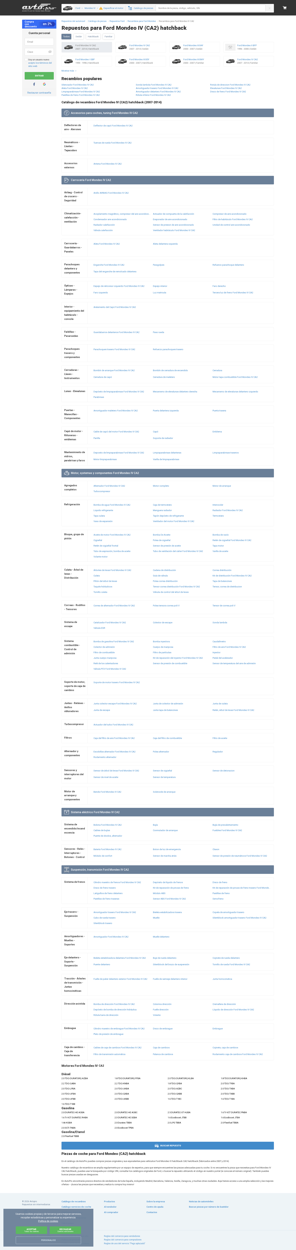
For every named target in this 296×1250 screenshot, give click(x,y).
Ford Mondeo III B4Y (193, 45)
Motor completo (161, 486)
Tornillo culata (100, 592)
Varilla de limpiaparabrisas (166, 459)
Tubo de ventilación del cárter (178, 551)
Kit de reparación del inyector (178, 658)
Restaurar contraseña (39, 92)
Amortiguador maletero (116, 410)
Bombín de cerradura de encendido (170, 370)
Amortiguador (111, 936)
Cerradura (217, 370)
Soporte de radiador (163, 438)
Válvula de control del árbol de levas (171, 592)
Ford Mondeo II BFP (247, 45)
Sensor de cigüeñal (162, 770)
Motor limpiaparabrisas (105, 459)
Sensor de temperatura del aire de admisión (234, 663)
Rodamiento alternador (105, 757)
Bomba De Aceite (161, 534)
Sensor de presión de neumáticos (240, 856)
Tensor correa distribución (176, 586)
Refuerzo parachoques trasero (168, 349)
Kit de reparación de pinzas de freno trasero (241, 888)
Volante (157, 1015)
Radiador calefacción (104, 225)
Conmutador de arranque (165, 830)
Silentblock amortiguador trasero (239, 917)
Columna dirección (162, 1004)
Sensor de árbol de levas (116, 770)
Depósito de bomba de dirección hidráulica (115, 1009)
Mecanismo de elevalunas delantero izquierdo (235, 391)
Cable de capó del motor (116, 431)
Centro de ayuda (154, 1207)
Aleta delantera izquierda (165, 244)
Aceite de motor (112, 534)
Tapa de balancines (222, 581)
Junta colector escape (115, 703)
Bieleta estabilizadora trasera (167, 912)
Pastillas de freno (221, 893)
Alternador (109, 486)
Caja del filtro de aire (114, 738)
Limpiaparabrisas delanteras (167, 452)
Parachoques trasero (114, 349)
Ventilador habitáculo (174, 230)
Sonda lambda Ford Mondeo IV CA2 (153, 84)
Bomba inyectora (161, 641)
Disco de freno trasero (105, 888)
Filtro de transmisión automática (109, 1054)
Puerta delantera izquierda (166, 410)
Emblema (217, 431)
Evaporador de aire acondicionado (170, 219)
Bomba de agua (112, 505)
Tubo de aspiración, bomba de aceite (112, 551)
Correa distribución (222, 570)
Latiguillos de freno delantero (108, 893)
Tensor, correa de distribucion (227, 586)
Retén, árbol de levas (233, 710)
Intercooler (218, 505)
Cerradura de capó (103, 377)
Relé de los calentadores (106, 663)
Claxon (216, 849)
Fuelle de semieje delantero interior (170, 979)
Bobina (108, 825)
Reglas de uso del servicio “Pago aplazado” (124, 1243)
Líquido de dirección (233, 1009)
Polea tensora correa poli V (166, 605)
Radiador (228, 510)
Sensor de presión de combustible (170, 663)
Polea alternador (161, 751)
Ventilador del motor (173, 521)
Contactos (151, 1212)
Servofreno (218, 898)
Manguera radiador (162, 510)
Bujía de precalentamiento (225, 825)
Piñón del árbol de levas (105, 581)
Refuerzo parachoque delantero (228, 265)
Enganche (109, 265)
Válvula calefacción (103, 230)
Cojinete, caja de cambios (225, 1047)
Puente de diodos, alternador (108, 836)
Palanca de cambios (163, 1054)
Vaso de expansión (103, 521)
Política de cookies (48, 1221)
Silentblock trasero (103, 923)
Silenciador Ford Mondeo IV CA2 (77, 84)
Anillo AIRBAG (111, 193)
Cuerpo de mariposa (163, 647)
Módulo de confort (103, 856)
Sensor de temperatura (164, 777)
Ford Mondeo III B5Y (139, 59)
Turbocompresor (102, 491)
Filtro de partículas (162, 652)
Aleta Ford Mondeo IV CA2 (74, 88)
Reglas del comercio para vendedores (122, 1236)
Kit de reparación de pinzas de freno (171, 888)
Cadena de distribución (164, 570)
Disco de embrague (162, 1028)
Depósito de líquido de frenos (168, 882)
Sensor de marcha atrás (164, 856)
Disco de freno (220, 882)
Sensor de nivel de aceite (106, 777)
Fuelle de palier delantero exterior (120, 979)
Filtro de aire (229, 647)
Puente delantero (102, 964)
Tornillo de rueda (231, 964)
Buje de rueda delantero (164, 958)
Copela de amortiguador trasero (228, 912)
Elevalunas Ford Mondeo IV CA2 (226, 88)
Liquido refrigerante (103, 510)
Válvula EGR (99, 628)
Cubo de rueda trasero (105, 917)
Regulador (218, 751)
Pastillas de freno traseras (106, 898)
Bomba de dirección (114, 1004)
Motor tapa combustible (235, 377)
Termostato (218, 516)
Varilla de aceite (220, 551)
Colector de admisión (104, 647)
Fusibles (227, 830)
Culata (97, 575)
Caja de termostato (162, 505)
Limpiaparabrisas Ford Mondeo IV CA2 (80, 91)
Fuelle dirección (161, 1009)
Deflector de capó (113, 125)
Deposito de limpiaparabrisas (119, 452)
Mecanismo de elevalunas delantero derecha (175, 391)
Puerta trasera (219, 410)
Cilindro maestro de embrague (119, 1028)
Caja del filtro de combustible (167, 738)
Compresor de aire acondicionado (229, 214)
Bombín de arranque (114, 370)
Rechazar (65, 1230)
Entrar (39, 76)
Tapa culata (99, 516)
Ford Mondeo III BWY (193, 59)
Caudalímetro (219, 641)
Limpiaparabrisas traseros (226, 452)
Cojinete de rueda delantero (226, 958)
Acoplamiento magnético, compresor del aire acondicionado (122, 214)
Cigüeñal (98, 540)
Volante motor (101, 556)
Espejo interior (160, 286)
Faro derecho (219, 286)
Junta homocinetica (222, 979)
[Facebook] (34, 84)
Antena (108, 163)
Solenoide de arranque (164, 792)
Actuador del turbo (113, 724)
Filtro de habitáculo (233, 219)
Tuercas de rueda (113, 142)
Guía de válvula (160, 575)
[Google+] (44, 84)
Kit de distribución (232, 575)
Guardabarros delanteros (116, 332)
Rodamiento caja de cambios (238, 1054)
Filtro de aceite (220, 738)
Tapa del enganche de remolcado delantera (115, 271)
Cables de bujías (102, 830)
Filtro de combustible (104, 652)
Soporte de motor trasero (117, 682)
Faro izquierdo (101, 292)
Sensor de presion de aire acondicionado (173, 225)
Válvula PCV (110, 669)
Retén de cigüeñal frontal (106, 545)
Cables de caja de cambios (117, 1047)
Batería (107, 849)
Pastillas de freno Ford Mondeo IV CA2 (80, 95)
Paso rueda (158, 332)
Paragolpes (158, 265)
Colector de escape (162, 622)
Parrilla (97, 438)
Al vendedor (110, 1207)
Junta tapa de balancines (165, 710)
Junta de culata (220, 703)
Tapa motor (218, 545)
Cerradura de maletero (164, 377)
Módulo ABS (159, 893)
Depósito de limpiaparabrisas (119, 391)
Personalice (48, 1240)
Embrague (218, 1028)
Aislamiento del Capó (115, 307)
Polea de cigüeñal (161, 540)
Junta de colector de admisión (168, 703)
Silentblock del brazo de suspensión (171, 964)
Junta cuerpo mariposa (105, 658)
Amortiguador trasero (115, 912)
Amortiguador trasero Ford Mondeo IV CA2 (157, 88)
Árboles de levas (112, 570)
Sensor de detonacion (224, 770)
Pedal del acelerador (223, 658)
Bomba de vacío (221, 534)
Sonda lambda (220, 622)
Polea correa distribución (165, 581)
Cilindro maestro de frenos (117, 882)
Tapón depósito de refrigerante (168, 516)
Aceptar (31, 1230)
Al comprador (111, 1212)
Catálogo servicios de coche (76, 1207)
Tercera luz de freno (233, 292)
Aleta (107, 244)
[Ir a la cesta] (285, 8)
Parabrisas (99, 397)
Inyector (216, 652)
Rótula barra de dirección (106, 1015)
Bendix (107, 792)
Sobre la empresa (155, 1201)
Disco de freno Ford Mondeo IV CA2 (228, 91)
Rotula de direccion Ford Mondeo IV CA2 (230, 84)
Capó (155, 431)
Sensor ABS (169, 898)
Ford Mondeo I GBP (85, 59)
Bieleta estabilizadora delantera (120, 958)
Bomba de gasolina (114, 641)
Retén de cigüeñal (232, 540)
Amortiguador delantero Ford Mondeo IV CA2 (158, 91)
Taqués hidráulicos (103, 586)
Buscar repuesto (170, 1145)
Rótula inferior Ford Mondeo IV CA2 (153, 95)
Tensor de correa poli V (224, 605)
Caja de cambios (161, 1047)
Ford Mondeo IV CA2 (139, 45)
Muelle (156, 917)
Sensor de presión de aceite (167, 545)
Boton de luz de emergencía (167, 849)
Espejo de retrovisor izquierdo (119, 286)
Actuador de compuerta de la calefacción (173, 214)
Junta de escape (102, 710)
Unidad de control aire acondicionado (231, 225)
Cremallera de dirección (224, 1004)
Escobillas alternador (114, 751)
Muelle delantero (161, 936)
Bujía (155, 825)
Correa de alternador (114, 605)
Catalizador (110, 622)
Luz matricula (159, 292)
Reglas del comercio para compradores (122, 1240)
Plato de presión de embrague (108, 1034)
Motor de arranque (222, 486)
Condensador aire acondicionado (110, 219)
